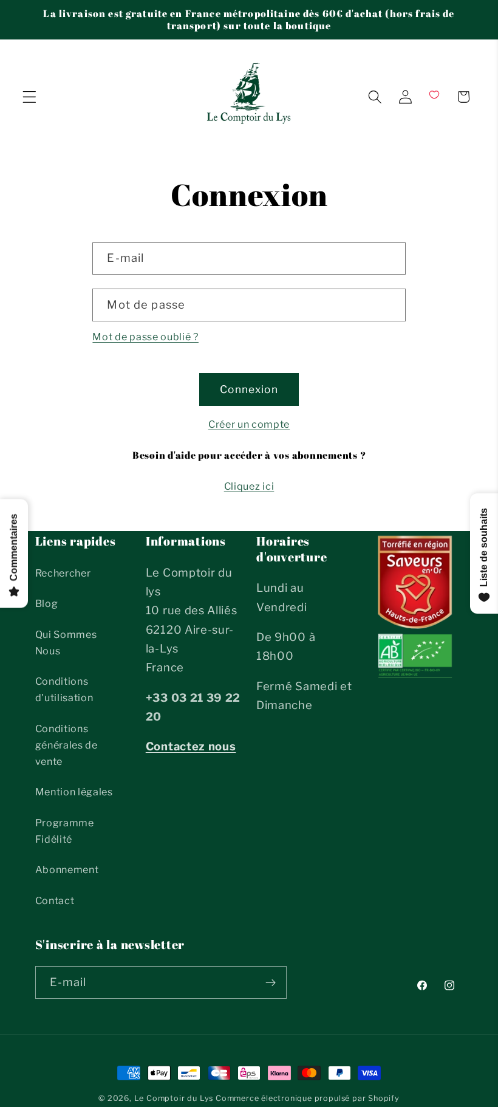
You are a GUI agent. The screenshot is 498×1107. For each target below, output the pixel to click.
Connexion (249, 389)
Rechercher (63, 573)
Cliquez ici (249, 486)
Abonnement (67, 869)
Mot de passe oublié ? (145, 337)
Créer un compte (249, 424)
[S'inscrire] (270, 982)
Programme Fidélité (64, 831)
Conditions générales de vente (66, 745)
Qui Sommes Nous (66, 642)
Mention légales (74, 792)
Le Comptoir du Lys (174, 1098)
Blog (46, 603)
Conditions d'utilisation (64, 689)
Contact (55, 900)
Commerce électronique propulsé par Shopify (308, 1098)
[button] (29, 96)
